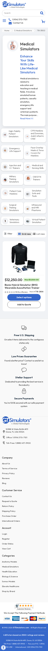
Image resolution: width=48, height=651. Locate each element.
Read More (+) (26, 118)
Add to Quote (24, 304)
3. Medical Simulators (23, 30)
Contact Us (18, 22)
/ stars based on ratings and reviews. (24, 635)
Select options (24, 297)
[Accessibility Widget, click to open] (3, 647)
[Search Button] (41, 13)
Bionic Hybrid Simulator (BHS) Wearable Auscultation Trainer (22, 286)
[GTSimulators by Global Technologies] (14, 4)
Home (6, 30)
